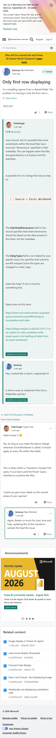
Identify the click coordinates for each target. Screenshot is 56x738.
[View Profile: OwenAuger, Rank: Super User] (6, 428)
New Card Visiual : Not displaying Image (30, 677)
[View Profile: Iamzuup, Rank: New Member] (6, 72)
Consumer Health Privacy (14, 732)
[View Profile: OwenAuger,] (9, 125)
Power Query (11, 48)
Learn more (10, 607)
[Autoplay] (22, 618)
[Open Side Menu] (4, 39)
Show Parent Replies (10, 419)
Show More (11, 98)
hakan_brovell (30, 696)
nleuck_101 (29, 669)
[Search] (31, 39)
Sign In (49, 39)
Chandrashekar (31, 681)
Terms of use (46, 718)
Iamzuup (16, 70)
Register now (10, 28)
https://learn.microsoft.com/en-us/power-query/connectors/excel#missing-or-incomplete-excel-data (28, 316)
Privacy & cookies (29, 718)
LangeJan (28, 657)
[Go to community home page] (18, 39)
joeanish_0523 (28, 645)
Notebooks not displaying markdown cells (29, 691)
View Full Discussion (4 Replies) (18, 414)
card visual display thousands (24, 653)
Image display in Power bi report (26, 641)
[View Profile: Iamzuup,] (9, 366)
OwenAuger (19, 123)
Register (39, 39)
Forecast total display (20, 665)
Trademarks (7, 724)
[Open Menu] (51, 48)
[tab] (26, 618)
